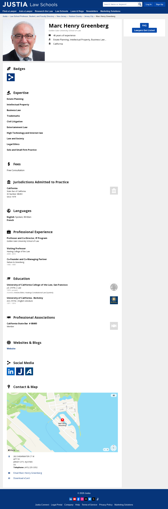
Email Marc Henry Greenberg (27, 472)
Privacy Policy (105, 505)
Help (77, 505)
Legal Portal (56, 505)
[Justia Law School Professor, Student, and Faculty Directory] (15, 4)
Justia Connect (42, 505)
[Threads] (86, 499)
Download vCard (21, 478)
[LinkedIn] (70, 499)
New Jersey (61, 16)
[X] (93, 499)
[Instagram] (82, 499)
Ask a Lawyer (26, 11)
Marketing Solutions (110, 11)
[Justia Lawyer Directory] (97, 499)
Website (11, 348)
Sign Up (159, 4)
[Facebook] (78, 499)
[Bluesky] (89, 499)
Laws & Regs (77, 11)
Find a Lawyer (10, 11)
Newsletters (92, 11)
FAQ (144, 25)
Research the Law (44, 11)
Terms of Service (89, 505)
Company (68, 505)
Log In (149, 4)
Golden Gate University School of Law (65, 30)
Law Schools (61, 11)
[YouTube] (74, 499)
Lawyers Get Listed (144, 30)
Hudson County (75, 16)
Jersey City (88, 16)
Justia (5, 16)
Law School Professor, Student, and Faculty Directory (32, 16)
